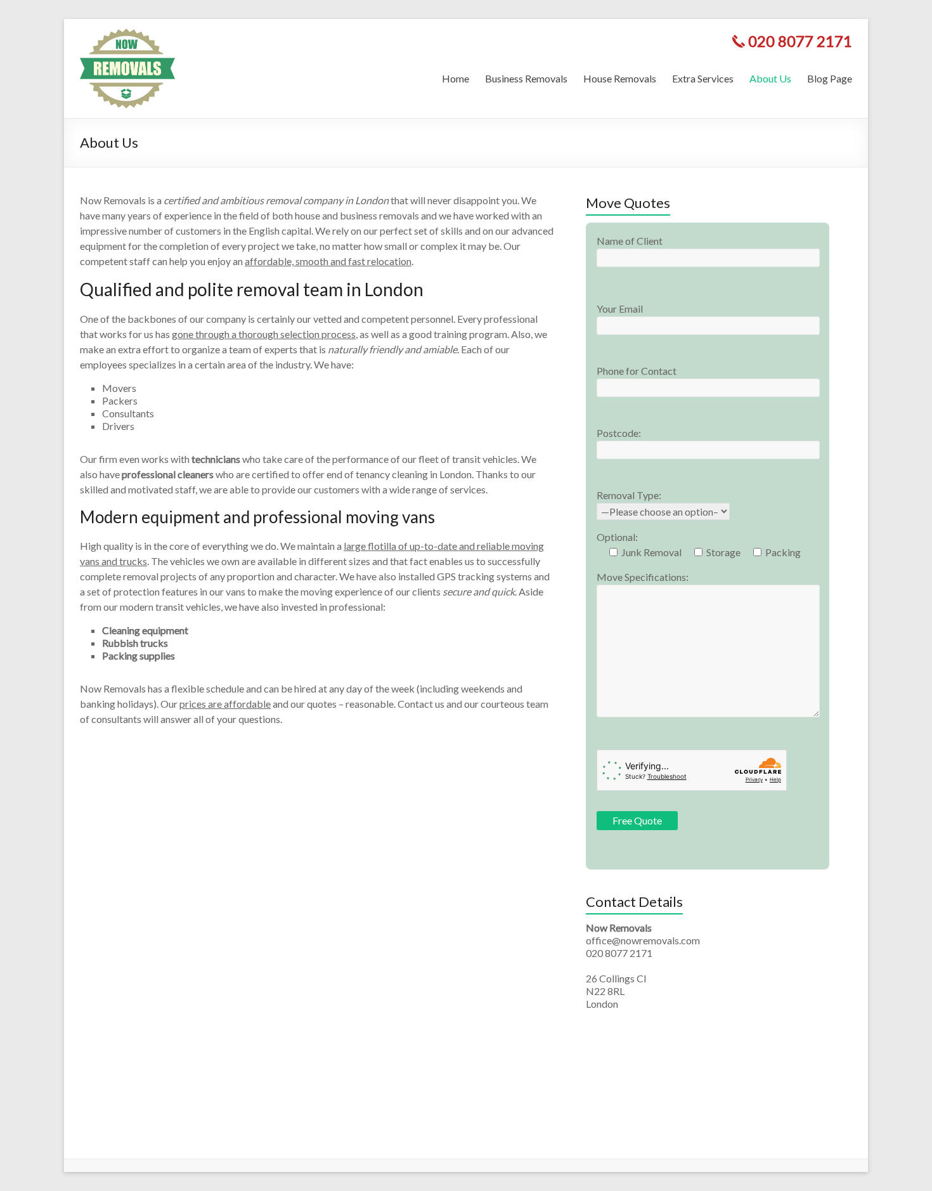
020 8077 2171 (800, 41)
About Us (770, 78)
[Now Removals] (127, 35)
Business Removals (526, 78)
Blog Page (829, 78)
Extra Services (703, 78)
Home (455, 78)
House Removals (619, 78)
